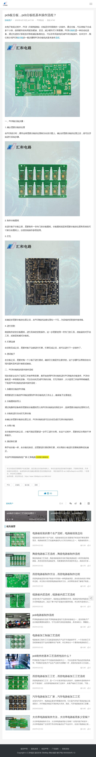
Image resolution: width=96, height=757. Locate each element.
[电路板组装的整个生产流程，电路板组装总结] (18, 539)
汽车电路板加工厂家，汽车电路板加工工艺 (56, 696)
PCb (8, 485)
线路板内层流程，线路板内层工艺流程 (53, 594)
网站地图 (52, 752)
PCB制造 (40, 20)
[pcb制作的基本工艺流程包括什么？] (18, 661)
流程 (57, 37)
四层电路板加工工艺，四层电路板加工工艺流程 (58, 676)
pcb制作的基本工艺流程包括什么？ (52, 655)
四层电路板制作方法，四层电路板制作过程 (56, 574)
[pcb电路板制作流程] (18, 620)
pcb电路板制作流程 (43, 615)
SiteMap (45, 752)
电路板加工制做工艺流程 (46, 635)
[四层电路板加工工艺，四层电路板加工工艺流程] (18, 682)
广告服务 (55, 749)
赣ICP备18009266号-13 (65, 752)
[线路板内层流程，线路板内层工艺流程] (18, 600)
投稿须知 (65, 749)
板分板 (20, 37)
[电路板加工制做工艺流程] (18, 641)
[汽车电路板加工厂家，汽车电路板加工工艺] (18, 702)
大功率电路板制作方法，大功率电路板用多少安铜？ (61, 717)
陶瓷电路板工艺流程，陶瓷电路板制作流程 (56, 553)
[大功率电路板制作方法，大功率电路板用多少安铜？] (18, 722)
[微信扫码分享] (70, 503)
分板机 (72, 30)
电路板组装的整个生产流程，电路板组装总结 (57, 533)
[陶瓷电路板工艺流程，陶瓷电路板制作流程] (18, 559)
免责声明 (44, 749)
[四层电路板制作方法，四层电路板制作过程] (18, 580)
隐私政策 (34, 749)
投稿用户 (8, 20)
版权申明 (24, 749)
